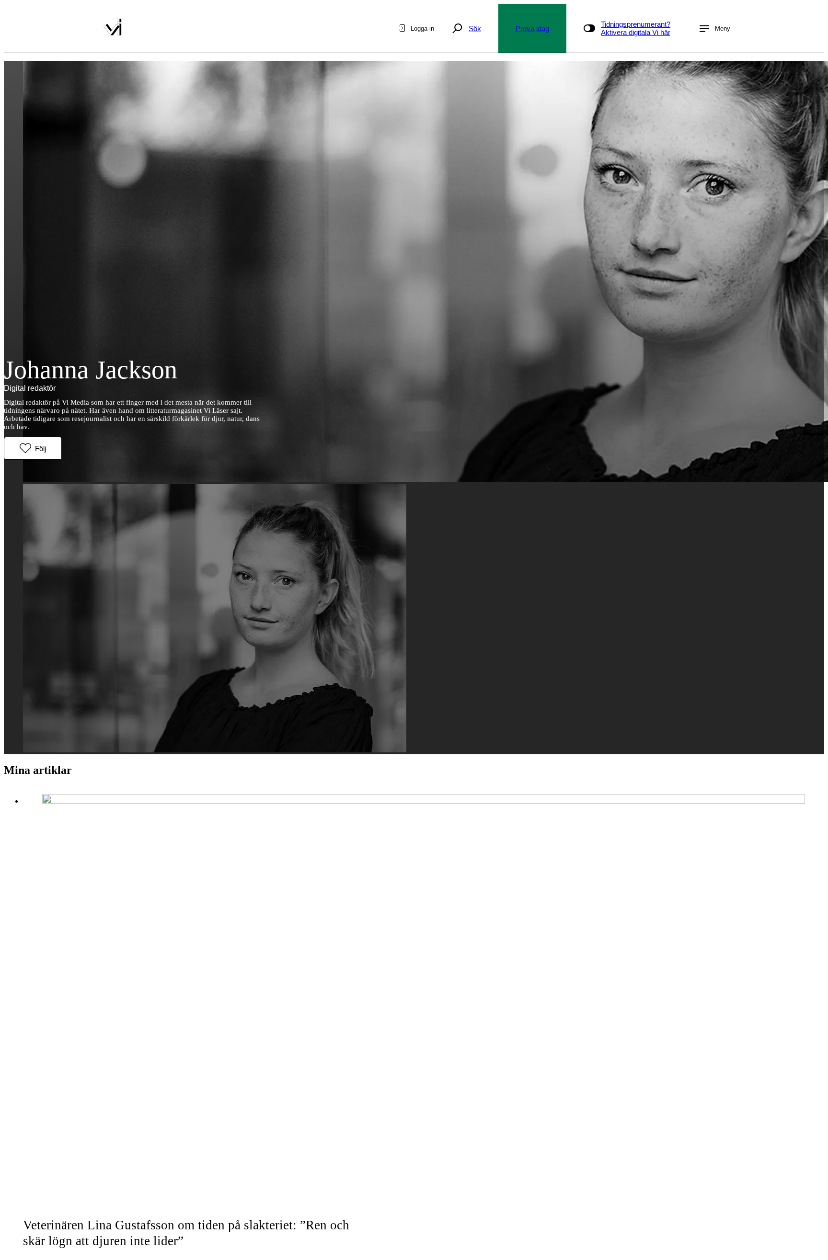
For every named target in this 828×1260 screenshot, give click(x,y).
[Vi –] (112, 28)
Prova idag (532, 28)
